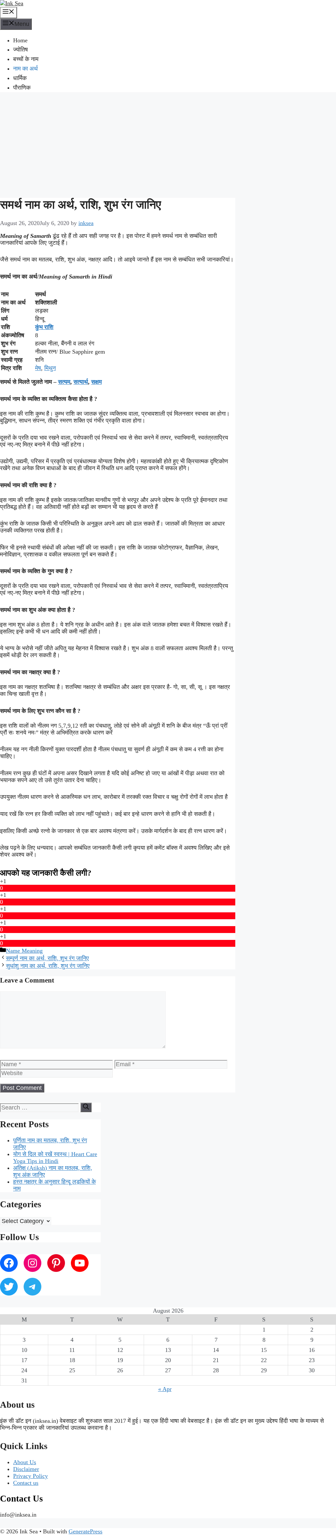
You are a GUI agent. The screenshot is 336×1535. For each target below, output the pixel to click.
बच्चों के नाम (25, 59)
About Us (24, 1462)
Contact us (25, 1483)
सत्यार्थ (81, 382)
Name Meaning (24, 950)
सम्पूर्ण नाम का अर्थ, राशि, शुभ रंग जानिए (47, 958)
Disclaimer (26, 1469)
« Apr (165, 1389)
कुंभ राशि (44, 327)
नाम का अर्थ (25, 68)
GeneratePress (85, 1531)
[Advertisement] (168, 144)
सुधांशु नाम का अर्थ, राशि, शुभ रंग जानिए (48, 966)
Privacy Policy (30, 1476)
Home (20, 40)
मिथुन (50, 368)
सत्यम (64, 382)
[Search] (86, 1107)
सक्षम (96, 382)
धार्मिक (20, 78)
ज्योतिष (20, 49)
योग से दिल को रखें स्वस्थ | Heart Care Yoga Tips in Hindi (55, 1157)
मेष (38, 368)
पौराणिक (22, 87)
